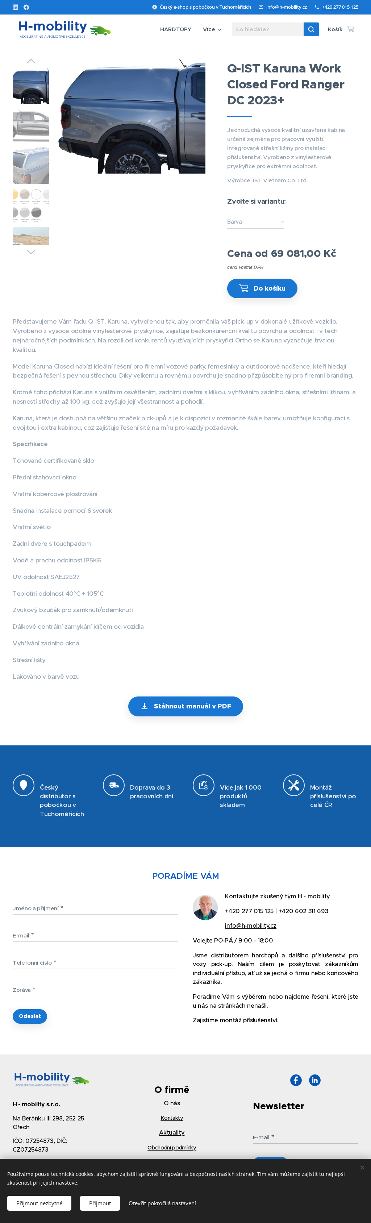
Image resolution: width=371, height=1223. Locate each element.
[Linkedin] (15, 7)
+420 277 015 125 (340, 7)
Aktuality (171, 1132)
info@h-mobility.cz (286, 7)
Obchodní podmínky (171, 1147)
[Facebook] (26, 7)
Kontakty (172, 1118)
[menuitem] (177, 29)
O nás (172, 1103)
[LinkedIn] (315, 1081)
